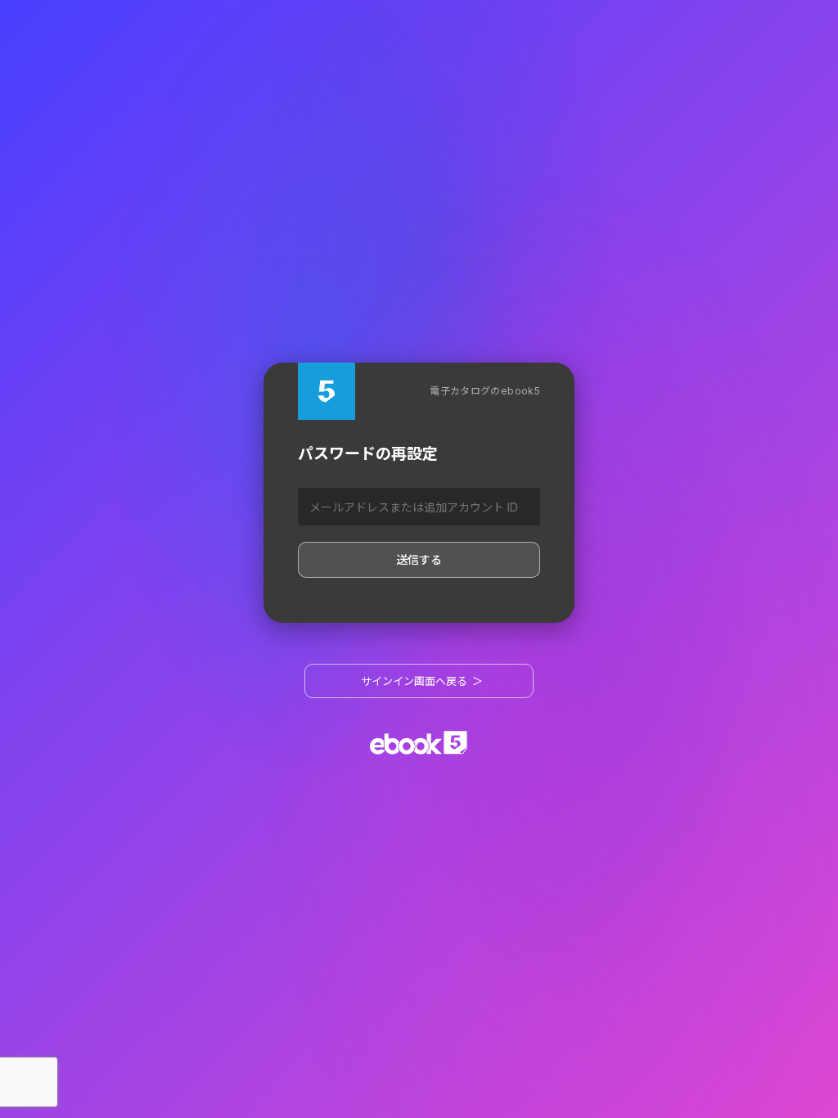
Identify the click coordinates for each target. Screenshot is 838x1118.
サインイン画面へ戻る (422, 680)
